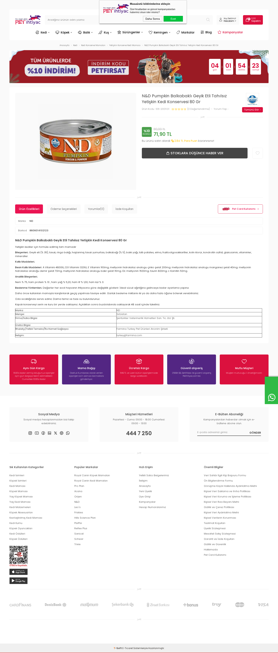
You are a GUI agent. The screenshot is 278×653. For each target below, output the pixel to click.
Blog (208, 32)
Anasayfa (145, 486)
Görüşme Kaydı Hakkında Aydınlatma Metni (230, 486)
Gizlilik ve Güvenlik (215, 544)
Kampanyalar (233, 32)
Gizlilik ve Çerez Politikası (219, 507)
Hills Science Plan (85, 518)
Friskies (78, 512)
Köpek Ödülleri (18, 539)
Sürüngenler (131, 32)
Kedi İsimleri (16, 475)
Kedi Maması (17, 486)
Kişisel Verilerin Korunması (220, 518)
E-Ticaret (127, 648)
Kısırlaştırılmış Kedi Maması (25, 518)
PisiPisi (78, 523)
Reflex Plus (80, 528)
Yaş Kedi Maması (19, 502)
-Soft (118, 648)
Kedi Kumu (15, 523)
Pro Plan (79, 486)
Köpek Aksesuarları (21, 512)
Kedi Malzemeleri (20, 507)
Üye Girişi (145, 496)
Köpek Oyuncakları (20, 528)
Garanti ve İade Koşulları (219, 539)
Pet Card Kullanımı (243, 209)
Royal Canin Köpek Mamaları (92, 475)
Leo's (77, 507)
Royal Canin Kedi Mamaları (91, 480)
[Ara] (208, 20)
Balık (86, 32)
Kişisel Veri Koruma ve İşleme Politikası (227, 496)
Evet (173, 18)
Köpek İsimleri (17, 480)
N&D (77, 502)
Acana (78, 491)
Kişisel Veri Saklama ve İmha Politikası (227, 491)
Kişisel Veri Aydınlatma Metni (221, 512)
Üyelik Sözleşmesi (215, 528)
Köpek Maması (18, 491)
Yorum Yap (221, 109)
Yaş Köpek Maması (21, 496)
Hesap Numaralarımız (152, 507)
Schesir (78, 539)
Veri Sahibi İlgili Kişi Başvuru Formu (225, 475)
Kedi (44, 32)
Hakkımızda (211, 549)
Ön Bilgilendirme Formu (218, 480)
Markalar (188, 32)
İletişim (143, 480)
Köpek (65, 32)
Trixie (77, 544)
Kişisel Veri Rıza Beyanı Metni (221, 502)
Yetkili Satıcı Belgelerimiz (154, 475)
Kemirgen (161, 32)
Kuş (106, 32)
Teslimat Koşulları (214, 523)
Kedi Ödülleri (17, 533)
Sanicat (79, 533)
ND (31, 221)
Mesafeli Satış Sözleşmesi (220, 533)
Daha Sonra (152, 18)
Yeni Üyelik (145, 491)
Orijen (78, 496)
